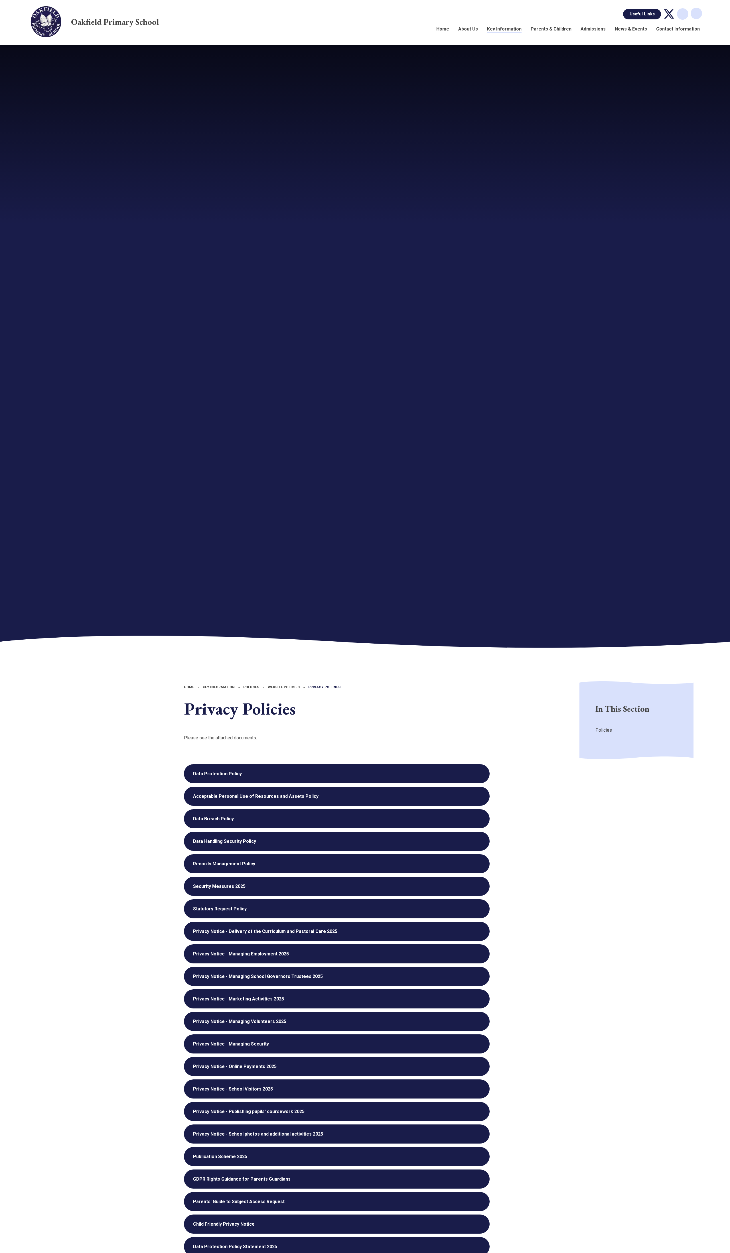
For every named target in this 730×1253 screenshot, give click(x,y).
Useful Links (642, 14)
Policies (251, 687)
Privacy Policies (324, 687)
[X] (669, 14)
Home (189, 687)
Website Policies (284, 687)
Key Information (219, 687)
